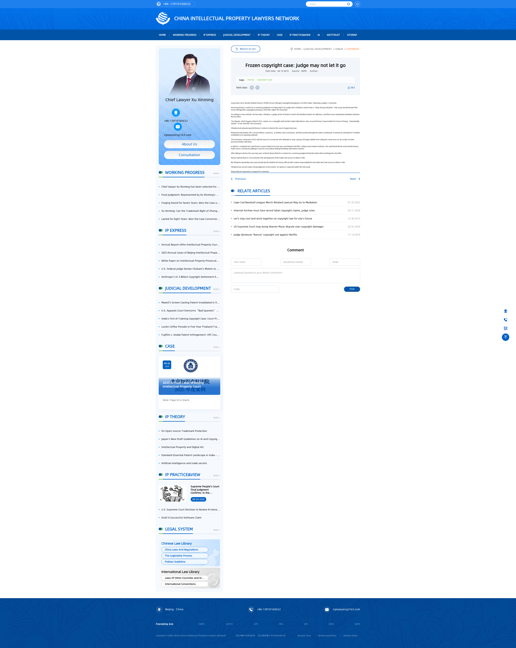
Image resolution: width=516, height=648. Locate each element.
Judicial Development (237, 35)
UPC (256, 623)
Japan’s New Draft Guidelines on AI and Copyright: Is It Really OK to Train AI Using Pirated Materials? (190, 439)
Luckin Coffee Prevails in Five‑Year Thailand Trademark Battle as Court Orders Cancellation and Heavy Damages (190, 326)
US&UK (339, 49)
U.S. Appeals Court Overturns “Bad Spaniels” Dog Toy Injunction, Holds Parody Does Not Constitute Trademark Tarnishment (190, 310)
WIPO (357, 623)
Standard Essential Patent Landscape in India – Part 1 (190, 455)
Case (279, 35)
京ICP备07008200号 (245, 635)
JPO (306, 623)
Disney (250, 79)
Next (353, 179)
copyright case (264, 79)
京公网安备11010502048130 (272, 635)
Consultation (189, 154)
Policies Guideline (175, 561)
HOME (162, 35)
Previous (240, 179)
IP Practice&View (300, 35)
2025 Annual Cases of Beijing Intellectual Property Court (190, 252)
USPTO (229, 623)
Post (352, 289)
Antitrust (333, 35)
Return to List (248, 49)
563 (353, 87)
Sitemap (352, 35)
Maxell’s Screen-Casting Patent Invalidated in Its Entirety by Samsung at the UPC (190, 302)
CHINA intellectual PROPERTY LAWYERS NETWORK (236, 18)
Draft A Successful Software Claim (181, 517)
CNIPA (201, 623)
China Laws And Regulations (181, 549)
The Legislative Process (178, 555)
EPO (281, 623)
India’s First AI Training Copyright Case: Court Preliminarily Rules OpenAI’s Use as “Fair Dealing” (190, 318)
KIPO (331, 623)
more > (216, 174)
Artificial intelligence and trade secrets (184, 463)
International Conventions (180, 584)
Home (297, 49)
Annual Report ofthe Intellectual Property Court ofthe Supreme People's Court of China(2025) (190, 244)
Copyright (352, 49)
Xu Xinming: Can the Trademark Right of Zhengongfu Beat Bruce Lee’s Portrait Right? (190, 211)
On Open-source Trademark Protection (184, 431)
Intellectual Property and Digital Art (182, 447)
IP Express (209, 35)
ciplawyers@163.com (177, 135)
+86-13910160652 (176, 4)
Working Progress (184, 35)
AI (319, 35)
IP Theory (264, 35)
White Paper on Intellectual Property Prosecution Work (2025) (190, 260)
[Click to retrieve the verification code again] (272, 289)
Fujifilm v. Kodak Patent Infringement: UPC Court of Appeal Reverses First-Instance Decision (190, 334)
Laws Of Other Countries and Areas (185, 578)
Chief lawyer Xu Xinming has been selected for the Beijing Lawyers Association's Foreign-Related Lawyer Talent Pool (190, 186)
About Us (189, 144)
